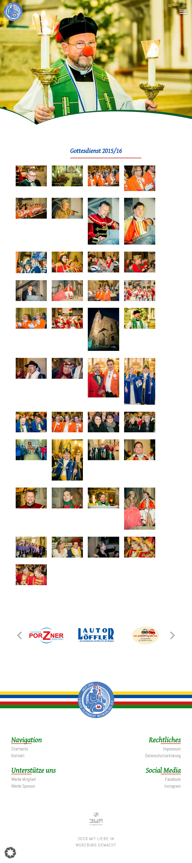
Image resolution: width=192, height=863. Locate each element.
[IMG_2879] (139, 243)
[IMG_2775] (139, 431)
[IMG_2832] (103, 556)
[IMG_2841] (31, 185)
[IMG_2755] (103, 396)
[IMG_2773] (103, 431)
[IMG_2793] (67, 507)
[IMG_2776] (31, 459)
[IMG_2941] (103, 299)
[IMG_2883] (31, 272)
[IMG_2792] (31, 507)
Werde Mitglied (23, 779)
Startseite (19, 749)
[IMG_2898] (67, 271)
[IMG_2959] (139, 299)
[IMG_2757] (139, 403)
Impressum (172, 749)
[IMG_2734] (103, 349)
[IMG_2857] (67, 185)
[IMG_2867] (139, 189)
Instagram (172, 786)
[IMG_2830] (67, 556)
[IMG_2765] (67, 431)
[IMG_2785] (103, 459)
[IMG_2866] (103, 185)
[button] (19, 635)
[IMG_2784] (67, 479)
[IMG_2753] (31, 377)
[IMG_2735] (139, 327)
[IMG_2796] (103, 507)
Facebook (173, 779)
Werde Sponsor (23, 786)
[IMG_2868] (31, 217)
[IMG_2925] (67, 299)
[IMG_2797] (139, 528)
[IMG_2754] (67, 377)
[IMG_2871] (103, 243)
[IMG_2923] (31, 299)
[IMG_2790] (139, 459)
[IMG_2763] (31, 431)
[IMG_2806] (31, 556)
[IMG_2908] (139, 271)
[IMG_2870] (67, 217)
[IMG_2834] (139, 556)
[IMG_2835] (31, 584)
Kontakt (18, 756)
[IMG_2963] (31, 327)
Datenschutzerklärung (163, 756)
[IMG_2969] (67, 327)
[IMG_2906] (103, 271)
